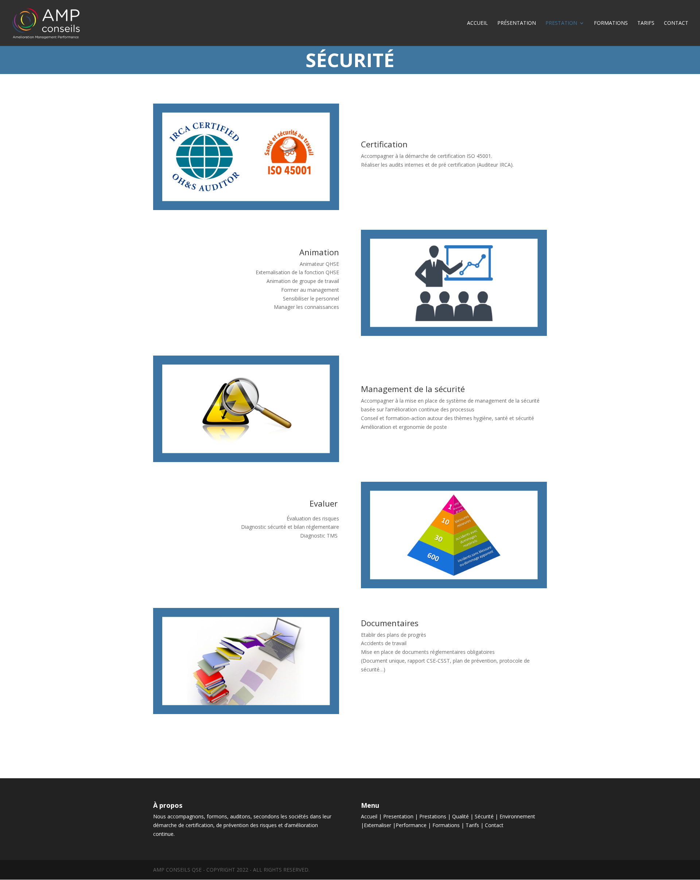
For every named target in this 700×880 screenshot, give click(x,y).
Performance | (414, 825)
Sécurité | (487, 816)
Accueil (477, 23)
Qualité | (463, 816)
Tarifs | (475, 825)
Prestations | (435, 816)
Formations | (449, 825)
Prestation (561, 23)
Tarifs (645, 23)
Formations (611, 23)
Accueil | (372, 816)
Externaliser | (380, 825)
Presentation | (401, 816)
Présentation (516, 23)
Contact (676, 23)
